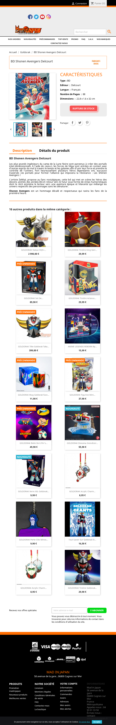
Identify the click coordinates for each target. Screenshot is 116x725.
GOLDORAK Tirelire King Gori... (82, 250)
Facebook (30, 17)
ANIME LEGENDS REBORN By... (82, 346)
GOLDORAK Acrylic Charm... (82, 491)
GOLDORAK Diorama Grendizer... (82, 443)
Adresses (64, 701)
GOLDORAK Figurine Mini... (82, 394)
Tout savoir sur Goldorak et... (82, 539)
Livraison (39, 688)
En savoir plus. (84, 722)
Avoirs (63, 698)
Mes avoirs (65, 705)
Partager (72, 122)
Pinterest (87, 122)
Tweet (80, 122)
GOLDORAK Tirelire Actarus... (82, 298)
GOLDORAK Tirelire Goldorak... (82, 588)
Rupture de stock (83, 108)
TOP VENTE (63, 39)
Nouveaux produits (18, 694)
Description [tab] (22, 150)
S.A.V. (91, 39)
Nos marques (103, 39)
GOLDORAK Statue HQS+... (33, 250)
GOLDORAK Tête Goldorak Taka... (33, 346)
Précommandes (47, 39)
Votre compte (68, 683)
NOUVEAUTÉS (30, 39)
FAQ (83, 39)
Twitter (36, 17)
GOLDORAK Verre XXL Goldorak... (33, 491)
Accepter (96, 722)
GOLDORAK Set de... (33, 298)
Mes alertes (65, 709)
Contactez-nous (59, 43)
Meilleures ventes (17, 698)
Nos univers (14, 39)
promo (74, 39)
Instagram (48, 17)
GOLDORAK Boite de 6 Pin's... (34, 443)
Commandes (66, 694)
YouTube (42, 17)
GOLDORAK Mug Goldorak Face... (33, 394)
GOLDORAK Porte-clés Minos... (33, 539)
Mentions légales (43, 691)
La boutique (40, 709)
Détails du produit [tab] (54, 150)
